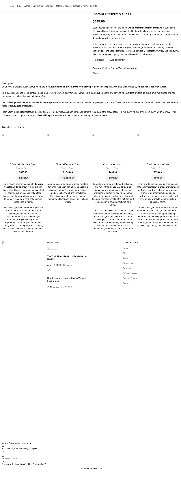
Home (125, 248)
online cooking (130, 68)
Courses (127, 268)
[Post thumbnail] (52, 251)
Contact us (128, 263)
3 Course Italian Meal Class (23, 164)
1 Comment (66, 265)
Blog (125, 253)
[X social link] (104, 73)
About (125, 258)
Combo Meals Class (113, 164)
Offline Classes (130, 273)
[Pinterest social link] (107, 73)
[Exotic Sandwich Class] (158, 147)
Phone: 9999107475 (13, 459)
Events (126, 283)
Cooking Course (110, 68)
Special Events (130, 278)
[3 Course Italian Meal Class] (23, 147)
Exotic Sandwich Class (158, 164)
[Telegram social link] (113, 73)
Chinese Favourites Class (68, 164)
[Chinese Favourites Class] (68, 147)
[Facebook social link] (100, 73)
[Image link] (22, 341)
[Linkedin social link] (110, 73)
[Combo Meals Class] (113, 147)
